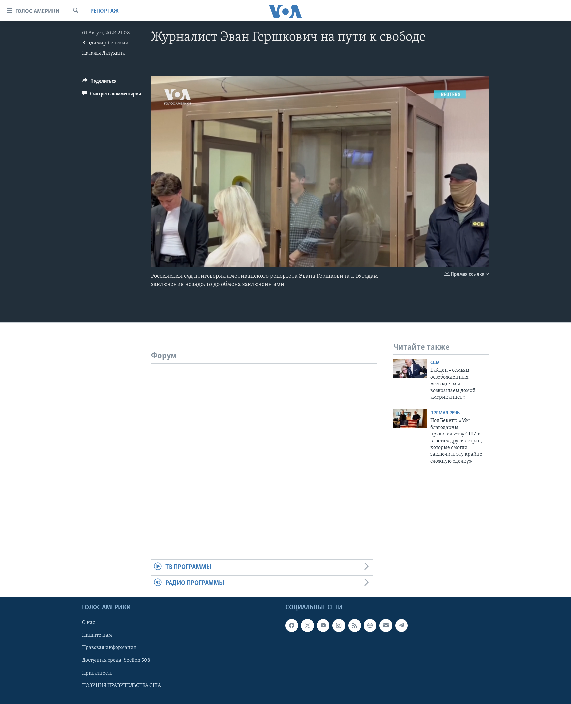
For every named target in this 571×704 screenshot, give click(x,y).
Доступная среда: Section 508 (116, 660)
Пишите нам (97, 635)
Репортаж (104, 11)
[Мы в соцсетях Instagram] (338, 625)
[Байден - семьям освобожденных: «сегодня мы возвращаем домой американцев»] (410, 368)
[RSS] (354, 625)
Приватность (97, 673)
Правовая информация (109, 647)
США (434, 362)
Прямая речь (445, 413)
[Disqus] (264, 446)
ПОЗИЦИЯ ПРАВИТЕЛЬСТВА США (121, 685)
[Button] (99, 82)
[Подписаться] (385, 625)
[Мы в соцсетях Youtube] (323, 625)
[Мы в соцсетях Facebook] (292, 625)
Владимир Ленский (105, 43)
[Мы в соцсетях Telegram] (401, 625)
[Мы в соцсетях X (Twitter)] (307, 625)
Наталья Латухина (103, 53)
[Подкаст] (370, 625)
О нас (88, 622)
